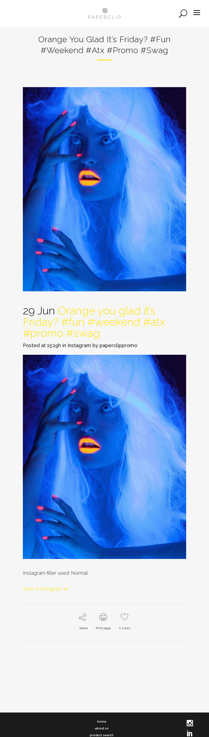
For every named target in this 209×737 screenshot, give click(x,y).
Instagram (79, 345)
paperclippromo (118, 345)
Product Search (101, 735)
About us (102, 728)
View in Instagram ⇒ (45, 589)
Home (101, 721)
